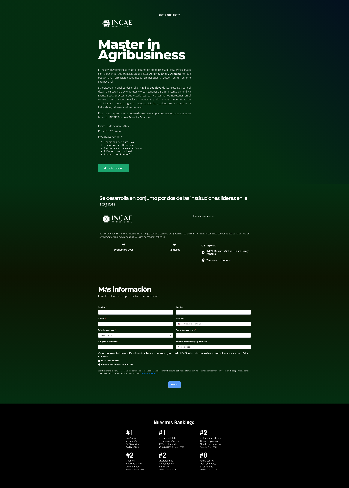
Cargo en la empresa (108, 341)
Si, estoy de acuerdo (110, 361)
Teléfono (180, 318)
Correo (102, 318)
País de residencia (107, 330)
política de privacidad (150, 373)
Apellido (180, 307)
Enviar (174, 384)
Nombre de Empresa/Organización (192, 341)
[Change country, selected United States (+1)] (179, 324)
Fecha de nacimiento (186, 330)
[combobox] (135, 335)
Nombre (102, 307)
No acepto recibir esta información (117, 364)
